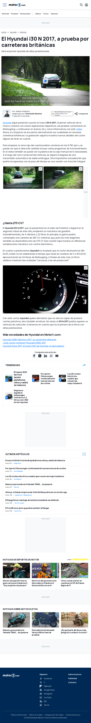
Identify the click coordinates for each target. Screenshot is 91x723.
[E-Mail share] (56, 355)
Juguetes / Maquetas (23, 495)
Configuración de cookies (54, 715)
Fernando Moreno (33, 113)
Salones (54, 14)
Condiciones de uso (73, 715)
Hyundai (13, 32)
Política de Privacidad (19, 715)
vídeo (79, 129)
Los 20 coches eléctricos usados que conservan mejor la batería (34, 476)
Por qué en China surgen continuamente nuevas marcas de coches (35, 468)
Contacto (72, 682)
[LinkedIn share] (45, 355)
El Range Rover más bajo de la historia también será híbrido (32, 500)
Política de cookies (35, 715)
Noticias (5, 14)
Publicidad (72, 678)
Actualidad (18, 471)
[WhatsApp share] (51, 355)
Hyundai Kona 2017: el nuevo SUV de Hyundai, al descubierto (33, 346)
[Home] (17, 5)
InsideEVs (18, 479)
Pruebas (14, 14)
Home (3, 32)
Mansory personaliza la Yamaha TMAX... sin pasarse (28, 484)
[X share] (39, 355)
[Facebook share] (34, 355)
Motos (16, 487)
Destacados (25, 14)
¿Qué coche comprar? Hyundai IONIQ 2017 (24, 342)
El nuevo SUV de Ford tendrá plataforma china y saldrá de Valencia (35, 460)
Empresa (17, 463)
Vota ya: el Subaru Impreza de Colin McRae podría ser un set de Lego (36, 492)
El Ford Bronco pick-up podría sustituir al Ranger (27, 508)
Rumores (18, 511)
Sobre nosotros (74, 674)
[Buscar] (81, 4)
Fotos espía (19, 503)
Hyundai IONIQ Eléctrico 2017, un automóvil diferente (29, 339)
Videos (38, 14)
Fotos (45, 14)
